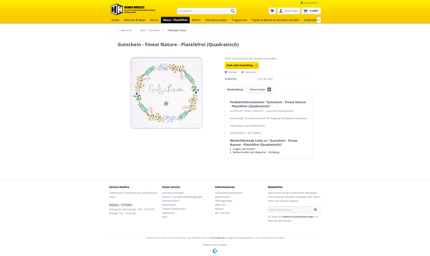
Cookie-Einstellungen (174, 208)
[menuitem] (206, 11)
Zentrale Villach (171, 200)
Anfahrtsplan (222, 196)
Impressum (168, 212)
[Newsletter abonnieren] (315, 209)
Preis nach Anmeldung (240, 65)
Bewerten (250, 72)
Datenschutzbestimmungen (298, 216)
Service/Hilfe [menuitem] (310, 2)
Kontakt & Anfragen (173, 192)
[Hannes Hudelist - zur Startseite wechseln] (133, 9)
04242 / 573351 (121, 205)
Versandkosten (218, 237)
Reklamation (169, 204)
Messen (219, 208)
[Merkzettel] (272, 11)
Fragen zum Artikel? (243, 149)
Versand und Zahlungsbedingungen (182, 196)
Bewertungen (260, 89)
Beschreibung (235, 89)
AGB (164, 216)
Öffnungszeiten (223, 200)
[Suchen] (232, 11)
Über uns (220, 204)
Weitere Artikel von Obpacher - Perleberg (255, 152)
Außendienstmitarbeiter (228, 192)
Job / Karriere (222, 212)
